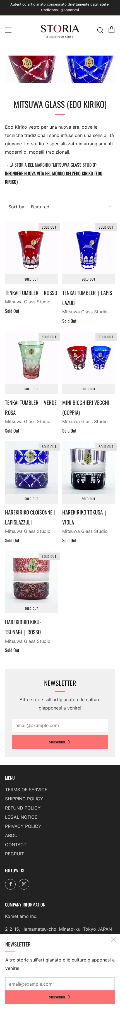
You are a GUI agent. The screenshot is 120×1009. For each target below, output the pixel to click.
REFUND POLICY (23, 808)
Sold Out (31, 279)
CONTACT (16, 844)
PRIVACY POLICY (23, 826)
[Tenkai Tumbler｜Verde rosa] (31, 357)
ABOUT (12, 835)
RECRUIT (14, 853)
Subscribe (57, 742)
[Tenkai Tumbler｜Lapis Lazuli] (88, 248)
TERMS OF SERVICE (26, 789)
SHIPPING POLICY (24, 798)
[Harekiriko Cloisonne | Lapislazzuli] (31, 467)
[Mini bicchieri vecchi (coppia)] (88, 357)
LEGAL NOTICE (21, 817)
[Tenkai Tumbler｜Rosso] (31, 248)
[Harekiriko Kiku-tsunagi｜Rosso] (31, 577)
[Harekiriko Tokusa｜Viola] (88, 467)
